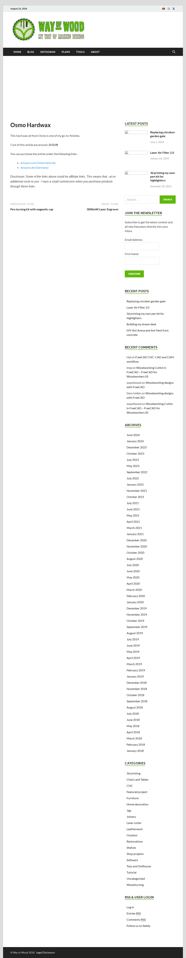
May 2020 (133, 577)
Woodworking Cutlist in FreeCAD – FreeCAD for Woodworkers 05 (146, 372)
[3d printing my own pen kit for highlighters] (136, 173)
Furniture (133, 798)
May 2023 (133, 466)
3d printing (133, 773)
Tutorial (131, 872)
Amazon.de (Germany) (34, 167)
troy (129, 367)
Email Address (134, 239)
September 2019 (137, 627)
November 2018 (137, 688)
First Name (132, 254)
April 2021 (133, 521)
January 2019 (135, 676)
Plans (66, 51)
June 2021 (133, 509)
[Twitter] (173, 8)
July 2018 (133, 713)
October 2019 (135, 620)
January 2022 (135, 484)
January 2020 (135, 602)
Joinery (131, 816)
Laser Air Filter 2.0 (162, 152)
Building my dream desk (141, 324)
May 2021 (133, 515)
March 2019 (134, 664)
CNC (130, 785)
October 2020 (135, 552)
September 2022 (137, 472)
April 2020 (133, 583)
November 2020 (137, 546)
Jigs (129, 810)
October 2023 (135, 453)
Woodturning (135, 884)
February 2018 (136, 744)
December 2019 (137, 608)
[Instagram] (169, 8)
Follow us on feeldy (138, 925)
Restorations (135, 841)
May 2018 (133, 726)
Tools (80, 51)
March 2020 (134, 589)
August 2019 (135, 633)
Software (132, 860)
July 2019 (133, 639)
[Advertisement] (93, 88)
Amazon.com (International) (38, 162)
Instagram (47, 51)
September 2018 (137, 701)
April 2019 (133, 657)
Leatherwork (135, 829)
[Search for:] (150, 199)
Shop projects (135, 853)
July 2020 (133, 565)
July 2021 (133, 503)
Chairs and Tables (137, 779)
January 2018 (135, 750)
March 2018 (134, 738)
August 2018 (135, 707)
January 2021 (135, 534)
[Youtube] (163, 8)
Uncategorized (136, 878)
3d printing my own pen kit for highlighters (162, 176)
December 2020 (137, 540)
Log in (130, 907)
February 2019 (136, 670)
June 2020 (133, 571)
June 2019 (133, 645)
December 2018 (137, 682)
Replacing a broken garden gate (162, 134)
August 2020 (135, 558)
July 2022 (133, 478)
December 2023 (137, 447)
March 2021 (134, 527)
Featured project (137, 792)
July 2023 (133, 459)
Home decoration (137, 804)
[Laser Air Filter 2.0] (136, 153)
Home (17, 51)
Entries (134, 913)
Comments (136, 919)
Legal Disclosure (45, 952)
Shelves (131, 847)
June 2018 (133, 719)
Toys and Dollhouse (139, 866)
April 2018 (133, 732)
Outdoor (132, 835)
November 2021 (137, 490)
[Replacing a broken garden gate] (136, 132)
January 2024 (135, 441)
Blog (30, 51)
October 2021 (135, 496)
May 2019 (133, 651)
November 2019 (137, 614)
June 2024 (133, 435)
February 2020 (136, 596)
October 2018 (135, 695)
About (95, 51)
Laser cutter (134, 822)
